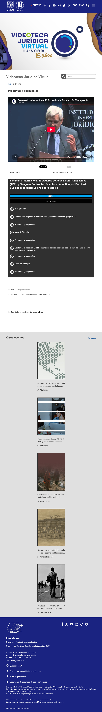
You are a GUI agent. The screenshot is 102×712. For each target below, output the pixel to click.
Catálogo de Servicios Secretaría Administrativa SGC (28, 646)
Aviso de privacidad (18, 676)
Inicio (10, 83)
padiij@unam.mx (58, 702)
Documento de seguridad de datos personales (28, 681)
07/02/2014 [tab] (51, 201)
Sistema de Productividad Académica (21, 642)
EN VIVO (37, 5)
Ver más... (92, 338)
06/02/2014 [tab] (51, 196)
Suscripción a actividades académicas (25, 671)
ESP (75, 5)
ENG (81, 5)
